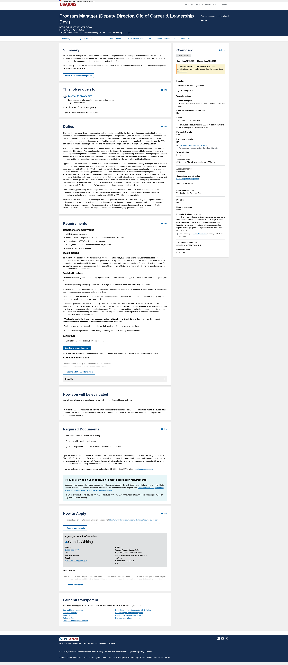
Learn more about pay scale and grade (193, 145)
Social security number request (75, 621)
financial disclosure (200, 234)
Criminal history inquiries (73, 610)
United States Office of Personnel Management (90, 644)
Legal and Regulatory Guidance (140, 652)
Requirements (116, 38)
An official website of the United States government (78, 1)
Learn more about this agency (78, 75)
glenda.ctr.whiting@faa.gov (76, 561)
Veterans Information (119, 652)
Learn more (182, 72)
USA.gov (167, 657)
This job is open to (84, 38)
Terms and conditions (155, 657)
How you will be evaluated (139, 38)
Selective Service (70, 618)
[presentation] (201, 91)
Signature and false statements (127, 618)
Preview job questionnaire (76, 348)
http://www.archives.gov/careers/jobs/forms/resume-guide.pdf (133, 520)
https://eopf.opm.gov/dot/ (143, 469)
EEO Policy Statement (67, 652)
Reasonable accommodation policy (129, 615)
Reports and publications (137, 657)
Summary (66, 38)
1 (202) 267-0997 (72, 550)
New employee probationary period (129, 613)
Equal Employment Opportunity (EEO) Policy (133, 610)
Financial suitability (70, 613)
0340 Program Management (187, 179)
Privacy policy (121, 657)
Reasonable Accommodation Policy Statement (94, 652)
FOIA (86, 657)
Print (205, 20)
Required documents (166, 38)
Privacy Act (67, 615)
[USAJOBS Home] (68, 4)
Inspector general (95, 657)
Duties (101, 38)
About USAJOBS (65, 657)
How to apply (186, 38)
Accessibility (77, 657)
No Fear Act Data (108, 657)
